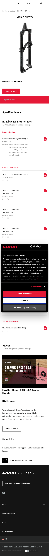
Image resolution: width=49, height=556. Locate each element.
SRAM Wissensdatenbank (21, 460)
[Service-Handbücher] (45, 176)
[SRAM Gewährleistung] (45, 329)
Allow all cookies (24, 294)
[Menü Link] (3, 3)
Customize (23, 300)
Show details (36, 286)
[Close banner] (45, 247)
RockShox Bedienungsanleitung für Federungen (15, 147)
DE (5, 539)
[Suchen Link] (41, 3)
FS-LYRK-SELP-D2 (23, 11)
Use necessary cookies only (24, 307)
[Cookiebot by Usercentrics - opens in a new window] (31, 246)
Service (24, 3)
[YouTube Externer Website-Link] (3, 493)
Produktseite (11, 91)
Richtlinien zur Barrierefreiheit (12, 551)
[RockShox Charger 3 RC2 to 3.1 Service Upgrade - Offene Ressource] (24, 371)
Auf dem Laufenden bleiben (17, 483)
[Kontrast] (27, 551)
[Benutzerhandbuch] (45, 140)
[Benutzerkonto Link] (44, 4)
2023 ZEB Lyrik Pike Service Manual (15, 177)
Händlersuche (11, 429)
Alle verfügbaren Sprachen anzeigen (18, 125)
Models (12, 11)
